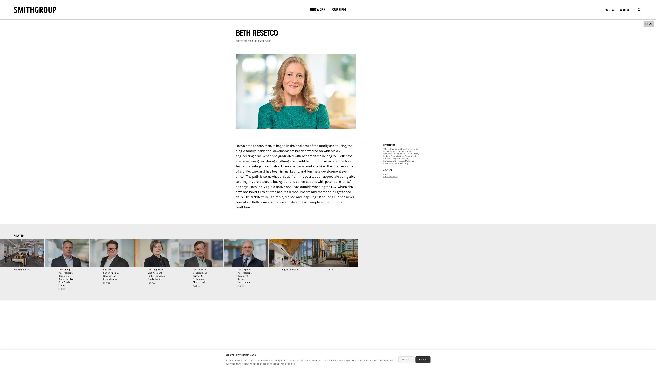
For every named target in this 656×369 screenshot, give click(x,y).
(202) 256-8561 (390, 176)
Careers (625, 10)
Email (385, 174)
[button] (317, 10)
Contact (610, 10)
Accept (423, 359)
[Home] (35, 9)
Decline (406, 359)
